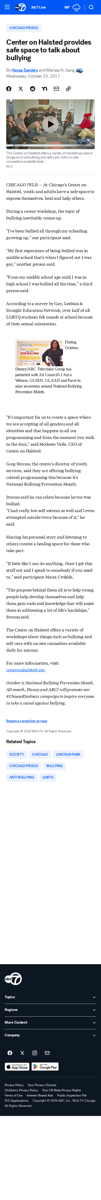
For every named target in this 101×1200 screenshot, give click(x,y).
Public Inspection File (71, 1095)
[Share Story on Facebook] (8, 88)
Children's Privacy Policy (21, 1090)
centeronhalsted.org (25, 669)
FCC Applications (16, 1100)
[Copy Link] (68, 88)
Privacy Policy (14, 1085)
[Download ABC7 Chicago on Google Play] (45, 1067)
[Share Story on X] (20, 88)
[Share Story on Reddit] (32, 88)
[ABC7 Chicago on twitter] (22, 1053)
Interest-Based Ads (40, 1095)
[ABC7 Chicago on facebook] (10, 1053)
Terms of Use (14, 1095)
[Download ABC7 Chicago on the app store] (17, 1067)
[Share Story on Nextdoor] (44, 88)
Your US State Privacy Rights (61, 1090)
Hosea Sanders (25, 70)
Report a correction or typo (26, 721)
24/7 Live (38, 7)
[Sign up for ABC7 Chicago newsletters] (47, 1053)
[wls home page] (13, 979)
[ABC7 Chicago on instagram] (35, 1053)
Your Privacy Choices (42, 1085)
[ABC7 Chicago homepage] (20, 7)
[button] (7, 7)
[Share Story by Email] (56, 88)
